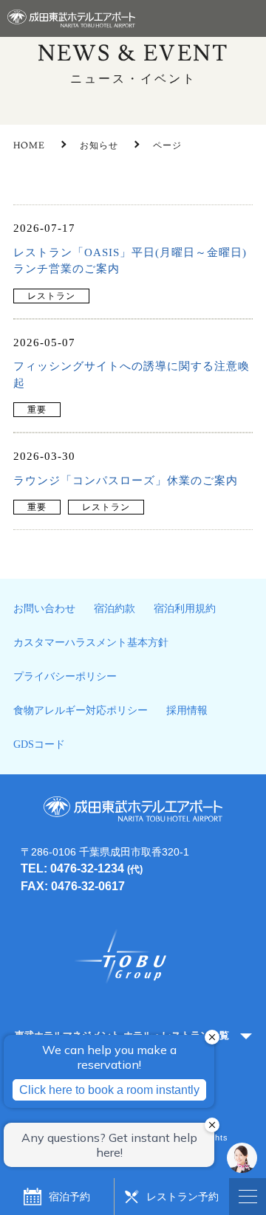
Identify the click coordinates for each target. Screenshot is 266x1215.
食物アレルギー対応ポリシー (80, 710)
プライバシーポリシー (65, 676)
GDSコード (39, 744)
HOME (29, 145)
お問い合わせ (44, 608)
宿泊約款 (114, 608)
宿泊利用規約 (185, 608)
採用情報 (187, 710)
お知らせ (99, 145)
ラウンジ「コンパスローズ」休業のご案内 (125, 480)
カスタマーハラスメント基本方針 (90, 642)
